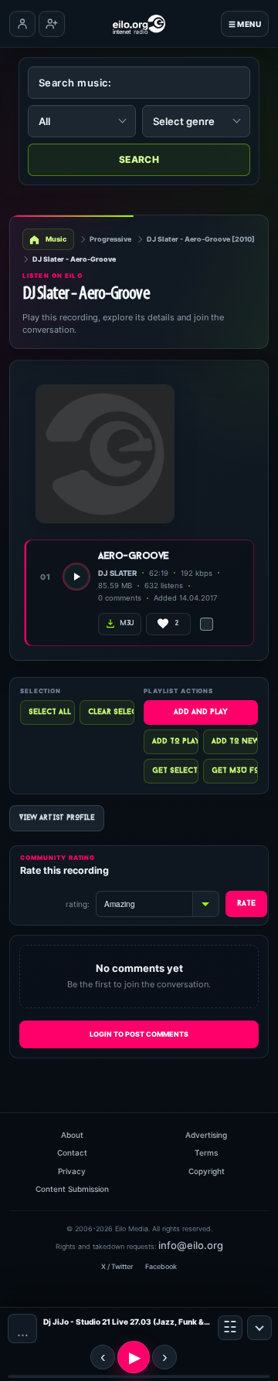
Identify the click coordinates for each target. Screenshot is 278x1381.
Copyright (206, 1171)
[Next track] (164, 1357)
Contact (72, 1152)
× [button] (259, 1327)
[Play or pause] (133, 1357)
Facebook (161, 1266)
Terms (206, 1152)
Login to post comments (139, 1034)
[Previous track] (102, 1357)
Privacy (72, 1171)
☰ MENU (245, 24)
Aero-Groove (133, 556)
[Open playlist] (230, 1327)
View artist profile (56, 817)
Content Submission (72, 1188)
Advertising (206, 1134)
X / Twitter (117, 1266)
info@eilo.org (190, 1245)
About (72, 1134)
